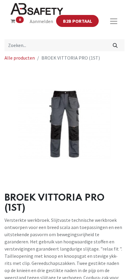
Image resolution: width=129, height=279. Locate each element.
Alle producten (19, 58)
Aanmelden (41, 21)
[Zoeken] (115, 45)
